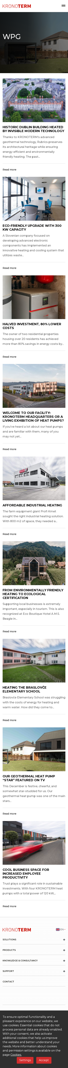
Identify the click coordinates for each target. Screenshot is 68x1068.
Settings (25, 1060)
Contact (8, 982)
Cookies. (16, 1054)
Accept (44, 1060)
